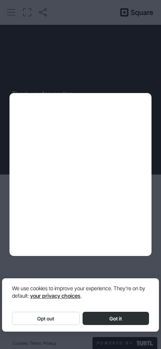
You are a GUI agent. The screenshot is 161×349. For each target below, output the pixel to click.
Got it (115, 319)
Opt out (45, 319)
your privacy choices (55, 296)
